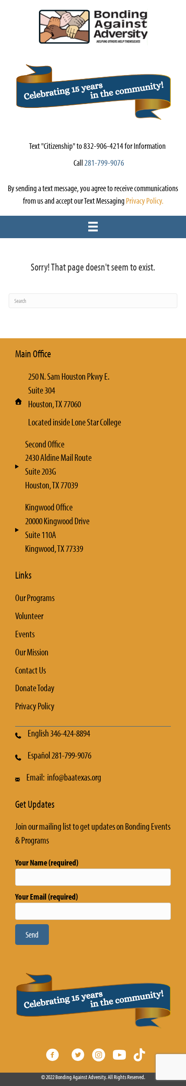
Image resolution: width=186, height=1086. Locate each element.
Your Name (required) (46, 862)
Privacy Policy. (145, 200)
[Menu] (93, 226)
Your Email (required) (46, 896)
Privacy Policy (35, 706)
